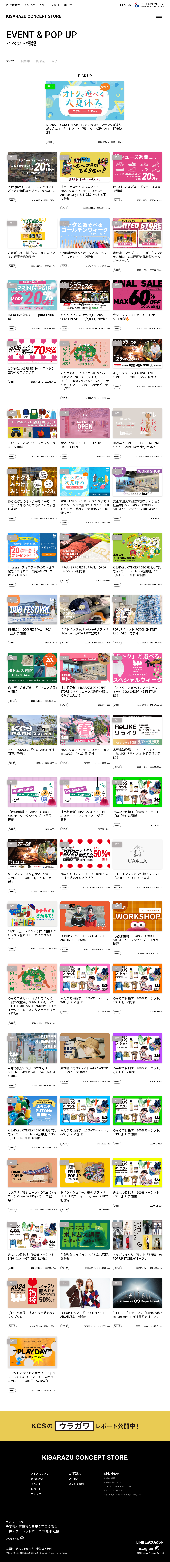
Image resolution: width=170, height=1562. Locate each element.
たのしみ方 (30, 5)
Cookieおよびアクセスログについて (117, 1486)
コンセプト (69, 5)
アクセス (74, 1478)
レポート (56, 5)
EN (125, 4)
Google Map (12, 1538)
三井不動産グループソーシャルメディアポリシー (122, 1495)
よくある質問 (76, 1483)
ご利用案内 (75, 1473)
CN (129, 4)
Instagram (145, 1548)
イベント (43, 5)
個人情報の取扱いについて (114, 1482)
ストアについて (13, 5)
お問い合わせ (111, 1473)
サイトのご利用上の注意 (113, 1491)
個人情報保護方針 (110, 1478)
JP (120, 4)
